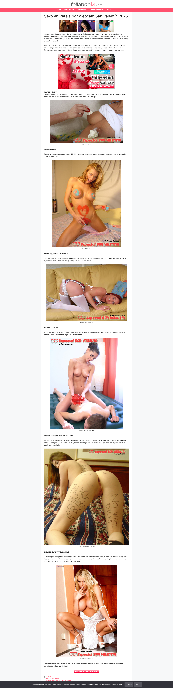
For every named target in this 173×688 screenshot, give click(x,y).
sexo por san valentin (52, 678)
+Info (138, 684)
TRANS (109, 10)
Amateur (48, 676)
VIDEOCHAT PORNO (96, 10)
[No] (171, 684)
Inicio (59, 10)
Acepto (129, 684)
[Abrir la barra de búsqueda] (115, 10)
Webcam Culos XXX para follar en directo (58, 680)
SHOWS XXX (82, 10)
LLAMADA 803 (69, 10)
